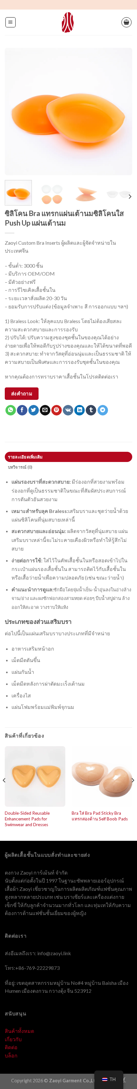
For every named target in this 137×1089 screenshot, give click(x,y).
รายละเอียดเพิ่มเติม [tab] (25, 456)
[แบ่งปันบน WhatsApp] (10, 410)
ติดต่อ (11, 1047)
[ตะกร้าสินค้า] (126, 22)
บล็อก (11, 1055)
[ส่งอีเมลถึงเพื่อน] (45, 410)
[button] (68, 594)
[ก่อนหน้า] (15, 111)
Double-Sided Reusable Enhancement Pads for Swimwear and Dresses (27, 819)
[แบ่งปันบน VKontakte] (68, 410)
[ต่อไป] (121, 111)
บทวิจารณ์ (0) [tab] (20, 467)
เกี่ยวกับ (13, 1039)
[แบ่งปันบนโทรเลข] (102, 410)
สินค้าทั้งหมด (19, 1031)
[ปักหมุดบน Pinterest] (56, 410)
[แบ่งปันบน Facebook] (22, 410)
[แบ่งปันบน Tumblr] (91, 410)
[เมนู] (10, 22)
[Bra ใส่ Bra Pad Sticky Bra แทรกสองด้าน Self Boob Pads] (102, 776)
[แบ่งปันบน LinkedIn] (79, 410)
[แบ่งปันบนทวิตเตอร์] (33, 410)
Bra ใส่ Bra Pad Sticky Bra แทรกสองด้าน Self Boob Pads (100, 816)
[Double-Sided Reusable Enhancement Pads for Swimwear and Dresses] (35, 776)
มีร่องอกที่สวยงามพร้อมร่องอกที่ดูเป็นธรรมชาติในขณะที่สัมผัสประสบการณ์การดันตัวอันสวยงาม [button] (68, 490)
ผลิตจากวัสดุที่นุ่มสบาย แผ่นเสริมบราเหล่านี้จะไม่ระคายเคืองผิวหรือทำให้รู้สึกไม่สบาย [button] (69, 539)
